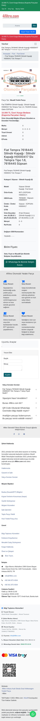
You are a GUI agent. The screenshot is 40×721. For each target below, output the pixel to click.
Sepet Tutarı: (28, 32)
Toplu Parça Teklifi (8, 514)
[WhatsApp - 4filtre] (19, 434)
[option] (20, 81)
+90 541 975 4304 (11, 585)
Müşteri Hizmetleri (8, 505)
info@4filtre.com (15, 636)
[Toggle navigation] (35, 44)
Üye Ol (4, 9)
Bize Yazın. (9, 556)
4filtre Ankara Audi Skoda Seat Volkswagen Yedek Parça (18, 690)
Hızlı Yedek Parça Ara (10, 519)
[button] (20, 81)
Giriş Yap (11, 9)
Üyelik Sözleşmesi (8, 501)
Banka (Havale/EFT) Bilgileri (12, 492)
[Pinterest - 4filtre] (25, 434)
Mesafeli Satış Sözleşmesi (11, 542)
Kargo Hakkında (7, 547)
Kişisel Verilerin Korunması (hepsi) (14, 496)
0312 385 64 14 (30, 640)
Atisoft (26, 698)
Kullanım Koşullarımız (9, 538)
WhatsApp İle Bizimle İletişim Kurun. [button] (21, 263)
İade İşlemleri (6, 510)
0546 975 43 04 (26, 644)
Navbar (5, 43)
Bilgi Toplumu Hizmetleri (10, 533)
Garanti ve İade (7, 473)
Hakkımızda (6, 468)
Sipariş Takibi (19, 9)
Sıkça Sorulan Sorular (10, 477)
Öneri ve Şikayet (8, 551)
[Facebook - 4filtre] (15, 434)
